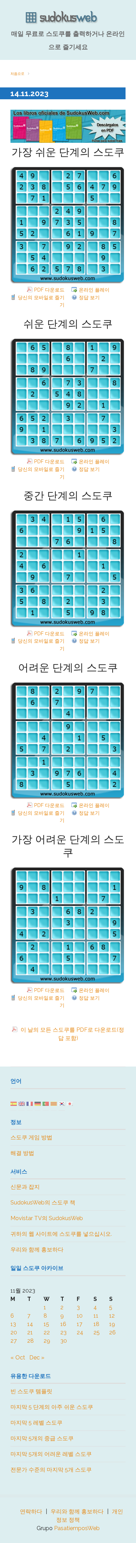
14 (30, 1324)
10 (80, 1315)
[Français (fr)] (30, 1103)
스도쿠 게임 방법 (31, 1137)
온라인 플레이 (94, 290)
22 (47, 1332)
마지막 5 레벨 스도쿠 (36, 1422)
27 (13, 1340)
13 (13, 1324)
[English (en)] (21, 1103)
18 (96, 1324)
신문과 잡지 (25, 1187)
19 (112, 1324)
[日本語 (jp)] (70, 1103)
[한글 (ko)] (62, 1103)
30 (63, 1340)
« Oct (17, 1357)
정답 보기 (89, 297)
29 (47, 1340)
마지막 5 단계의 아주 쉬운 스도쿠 (51, 1407)
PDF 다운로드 (49, 290)
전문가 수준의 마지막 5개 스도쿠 (51, 1469)
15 (46, 1324)
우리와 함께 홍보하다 (36, 1249)
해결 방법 (22, 1153)
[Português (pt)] (46, 1103)
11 (95, 1315)
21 (30, 1332)
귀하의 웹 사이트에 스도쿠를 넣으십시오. (61, 1234)
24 (80, 1332)
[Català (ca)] (54, 1103)
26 (112, 1332)
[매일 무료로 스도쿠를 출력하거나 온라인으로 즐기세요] (68, 17)
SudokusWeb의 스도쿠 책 (42, 1202)
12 (112, 1315)
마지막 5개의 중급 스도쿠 (42, 1438)
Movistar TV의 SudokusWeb (46, 1218)
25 (96, 1332)
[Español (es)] (13, 1103)
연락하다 (31, 1511)
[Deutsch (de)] (38, 1103)
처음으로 (17, 74)
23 (63, 1332)
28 (30, 1340)
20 (13, 1332)
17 (79, 1324)
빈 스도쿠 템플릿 (31, 1391)
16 (63, 1324)
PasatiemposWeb (77, 1528)
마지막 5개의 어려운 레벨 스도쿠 (51, 1454)
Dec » (36, 1357)
